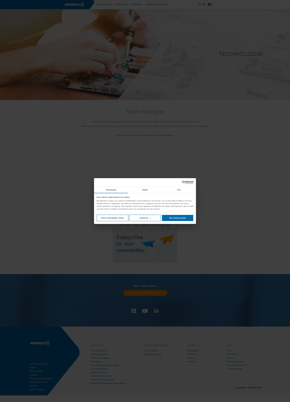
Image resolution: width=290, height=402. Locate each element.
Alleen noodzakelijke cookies (112, 218)
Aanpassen (143, 218)
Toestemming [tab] (111, 190)
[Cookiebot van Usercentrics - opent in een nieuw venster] (183, 182)
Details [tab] (145, 190)
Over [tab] (179, 190)
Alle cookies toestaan (177, 218)
